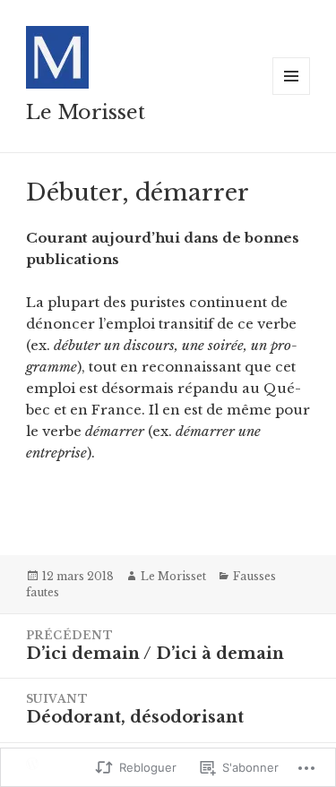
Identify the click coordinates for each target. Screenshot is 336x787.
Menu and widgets (291, 94)
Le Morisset (85, 112)
